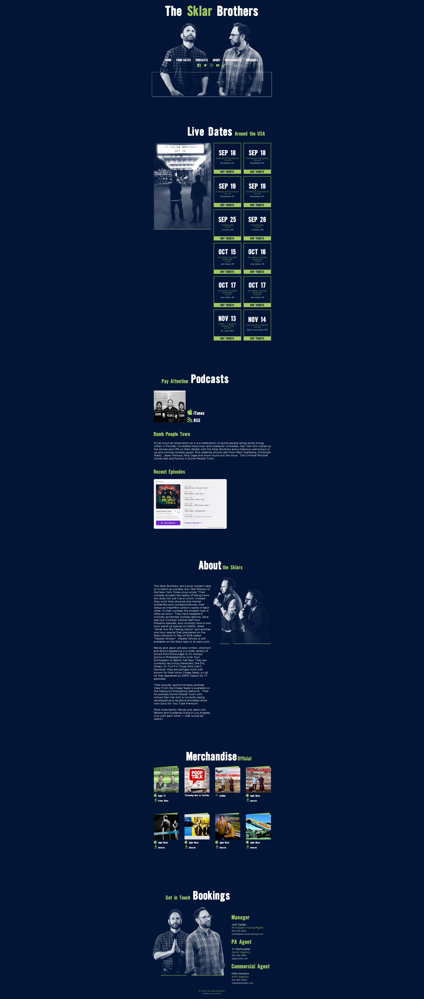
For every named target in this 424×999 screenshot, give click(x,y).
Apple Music (255, 795)
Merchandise (233, 60)
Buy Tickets (227, 171)
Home (168, 60)
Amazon (253, 800)
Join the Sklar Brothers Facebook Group (199, 65)
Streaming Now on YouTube (197, 795)
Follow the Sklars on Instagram (211, 65)
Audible (223, 795)
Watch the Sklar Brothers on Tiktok (223, 65)
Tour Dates (183, 60)
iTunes (199, 413)
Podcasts (202, 60)
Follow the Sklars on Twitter (205, 65)
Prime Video (163, 800)
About (216, 60)
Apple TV (162, 795)
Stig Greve (216, 993)
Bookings (252, 60)
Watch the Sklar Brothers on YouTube (217, 65)
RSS (197, 420)
